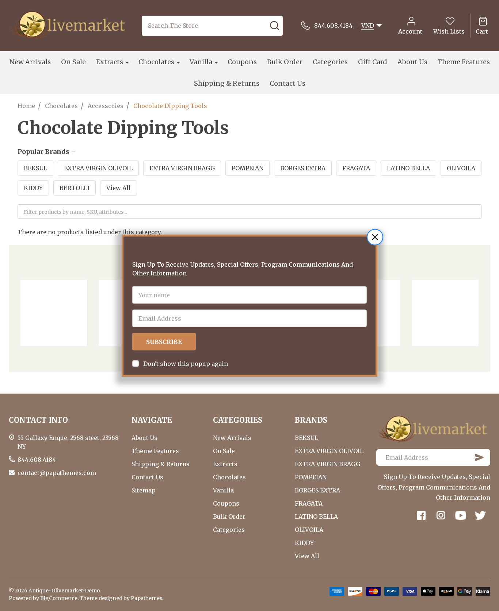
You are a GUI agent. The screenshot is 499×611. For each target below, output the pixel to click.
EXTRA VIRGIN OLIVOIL (98, 168)
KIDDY (33, 188)
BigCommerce (58, 598)
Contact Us (287, 83)
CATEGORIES (237, 420)
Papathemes (146, 598)
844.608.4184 (37, 459)
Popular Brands (43, 152)
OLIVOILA (461, 168)
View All (118, 188)
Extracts (109, 62)
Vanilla (201, 62)
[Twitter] (480, 515)
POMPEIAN (247, 168)
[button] (375, 237)
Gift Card (372, 62)
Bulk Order (284, 62)
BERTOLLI (74, 188)
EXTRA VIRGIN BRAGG (182, 168)
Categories (330, 62)
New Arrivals (30, 62)
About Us (412, 62)
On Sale (73, 62)
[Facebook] (421, 515)
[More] (127, 62)
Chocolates (156, 62)
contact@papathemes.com (57, 472)
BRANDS (311, 420)
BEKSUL (35, 168)
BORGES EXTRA (302, 168)
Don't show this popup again (185, 363)
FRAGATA (356, 168)
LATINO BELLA (408, 168)
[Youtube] (461, 515)
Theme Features (464, 62)
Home (26, 105)
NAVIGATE (152, 420)
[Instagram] (441, 515)
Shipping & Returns (226, 83)
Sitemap (144, 490)
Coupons (242, 62)
